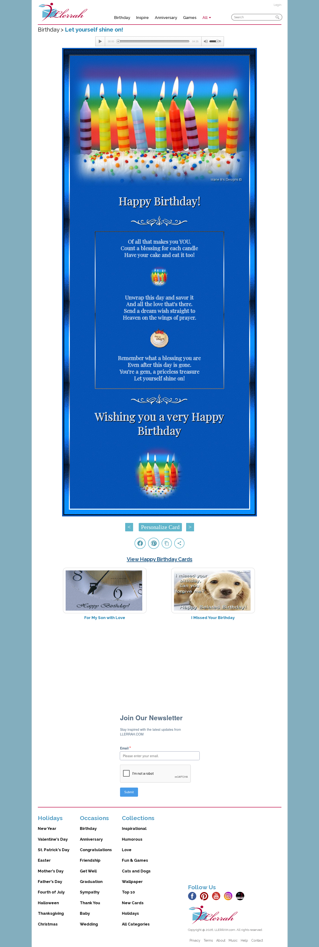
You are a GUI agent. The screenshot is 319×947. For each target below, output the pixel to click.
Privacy (195, 940)
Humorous (132, 839)
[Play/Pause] (100, 41)
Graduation (91, 881)
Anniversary (166, 17)
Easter (44, 860)
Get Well (88, 871)
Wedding (89, 924)
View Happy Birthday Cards (159, 559)
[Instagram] (229, 896)
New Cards (133, 902)
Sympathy (89, 892)
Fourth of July (51, 892)
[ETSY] (241, 896)
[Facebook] (193, 896)
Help (244, 940)
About (220, 940)
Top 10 (128, 892)
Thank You (90, 902)
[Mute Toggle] (205, 41)
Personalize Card (160, 527)
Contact (257, 940)
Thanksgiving (51, 913)
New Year (47, 828)
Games (189, 17)
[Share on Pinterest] (153, 543)
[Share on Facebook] (140, 543)
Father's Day (50, 881)
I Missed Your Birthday (213, 617)
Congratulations (96, 849)
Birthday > (51, 29)
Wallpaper (132, 881)
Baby (85, 913)
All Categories (136, 924)
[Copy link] (167, 543)
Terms (208, 940)
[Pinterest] (205, 896)
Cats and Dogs (136, 871)
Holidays (130, 913)
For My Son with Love (104, 617)
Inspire (142, 17)
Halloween (48, 902)
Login (277, 5)
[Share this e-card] (179, 543)
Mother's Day (51, 871)
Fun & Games (135, 860)
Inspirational (134, 828)
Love (126, 849)
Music (233, 940)
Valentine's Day (53, 839)
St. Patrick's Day (53, 849)
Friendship (90, 860)
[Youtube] (217, 896)
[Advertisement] (159, 661)
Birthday (122, 17)
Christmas (48, 924)
